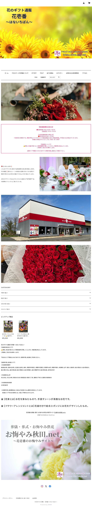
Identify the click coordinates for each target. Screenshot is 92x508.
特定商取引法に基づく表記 (22, 498)
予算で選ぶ (4, 293)
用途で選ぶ (4, 298)
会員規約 (34, 498)
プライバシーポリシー (8, 498)
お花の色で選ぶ (5, 304)
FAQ (36, 77)
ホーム (7, 73)
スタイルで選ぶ (5, 309)
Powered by (44, 504)
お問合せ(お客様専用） (72, 73)
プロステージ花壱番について (20, 73)
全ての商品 (50, 73)
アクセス (84, 73)
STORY (34, 73)
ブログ (42, 73)
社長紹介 (43, 77)
